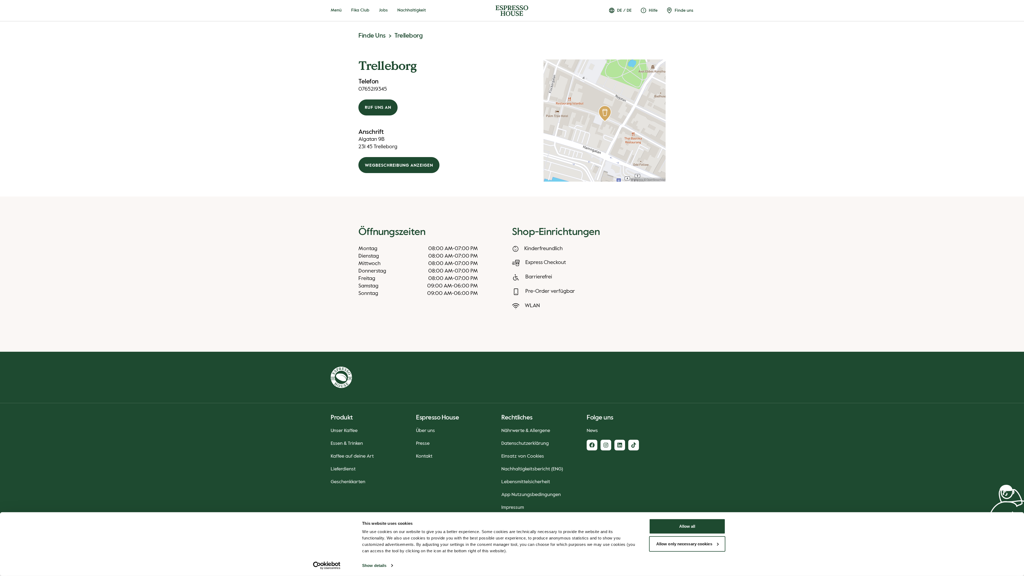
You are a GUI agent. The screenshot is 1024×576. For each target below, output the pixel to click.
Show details (374, 565)
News (592, 430)
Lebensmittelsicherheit (525, 481)
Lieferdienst (343, 469)
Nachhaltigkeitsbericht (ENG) (532, 469)
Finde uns (372, 36)
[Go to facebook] (592, 445)
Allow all (687, 526)
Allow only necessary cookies (684, 543)
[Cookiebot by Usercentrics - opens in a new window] (326, 566)
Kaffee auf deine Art (352, 456)
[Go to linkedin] (619, 445)
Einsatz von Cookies (522, 456)
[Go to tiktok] (633, 445)
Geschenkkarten (348, 481)
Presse (423, 443)
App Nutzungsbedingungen (531, 494)
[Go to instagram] (606, 445)
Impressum (512, 507)
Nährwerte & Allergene (525, 430)
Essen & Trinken (347, 443)
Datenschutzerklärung (525, 443)
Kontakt (424, 456)
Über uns (425, 430)
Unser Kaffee (344, 430)
